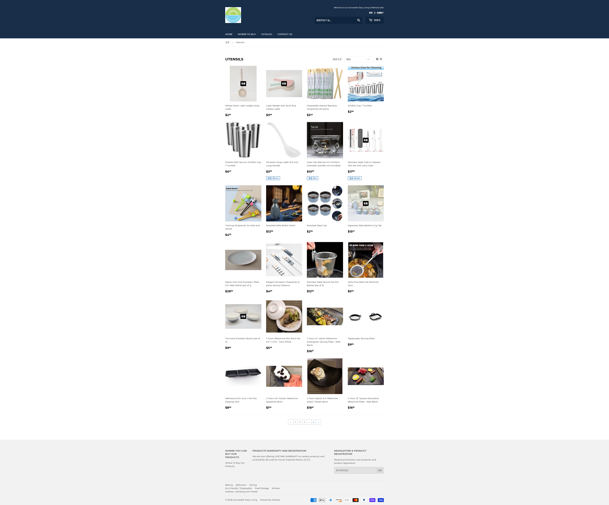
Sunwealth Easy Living (245, 500)
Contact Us (285, 34)
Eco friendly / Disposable (238, 488)
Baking (229, 485)
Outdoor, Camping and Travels (241, 491)
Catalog (266, 34)
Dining (253, 485)
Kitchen (276, 488)
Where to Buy (247, 34)
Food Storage (262, 488)
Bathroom (241, 485)
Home (228, 34)
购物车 (377, 20)
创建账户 (380, 13)
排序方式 (337, 59)
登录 (371, 13)
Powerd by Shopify (270, 500)
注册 (380, 470)
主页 (227, 42)
